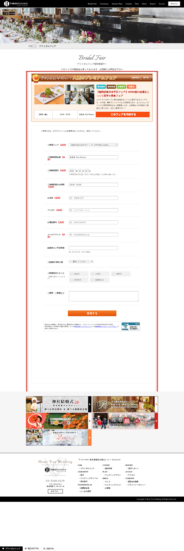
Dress (144, 4)
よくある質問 (85, 491)
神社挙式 (83, 481)
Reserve (174, 4)
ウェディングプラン (113, 475)
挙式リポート (133, 468)
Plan (137, 4)
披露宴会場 (84, 488)
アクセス (131, 475)
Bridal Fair (92, 4)
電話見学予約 (33, 549)
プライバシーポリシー (136, 485)
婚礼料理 (108, 468)
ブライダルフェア (12, 549)
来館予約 (50, 549)
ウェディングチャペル (89, 478)
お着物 (107, 488)
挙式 (82, 475)
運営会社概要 (133, 482)
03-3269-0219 (55, 480)
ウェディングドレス (113, 485)
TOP (30, 46)
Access (162, 4)
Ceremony (104, 4)
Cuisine (129, 4)
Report (153, 4)
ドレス (107, 482)
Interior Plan (117, 4)
